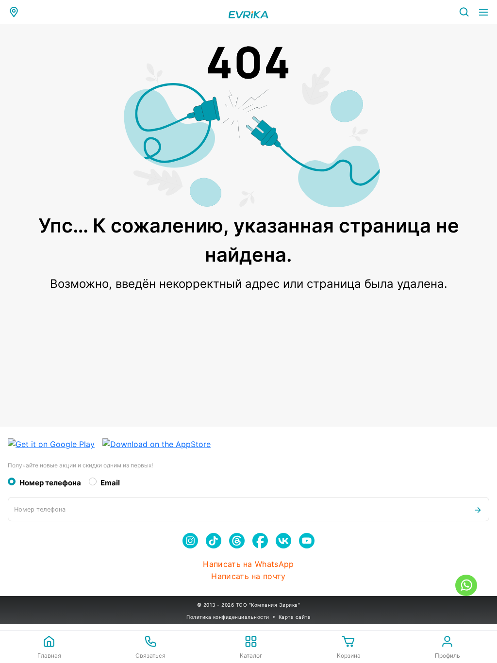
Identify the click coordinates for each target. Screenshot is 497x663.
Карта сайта (295, 617)
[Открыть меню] (483, 12)
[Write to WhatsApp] (466, 585)
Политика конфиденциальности (227, 617)
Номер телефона (50, 483)
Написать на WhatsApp (248, 564)
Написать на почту (248, 576)
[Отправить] (477, 509)
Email (110, 483)
